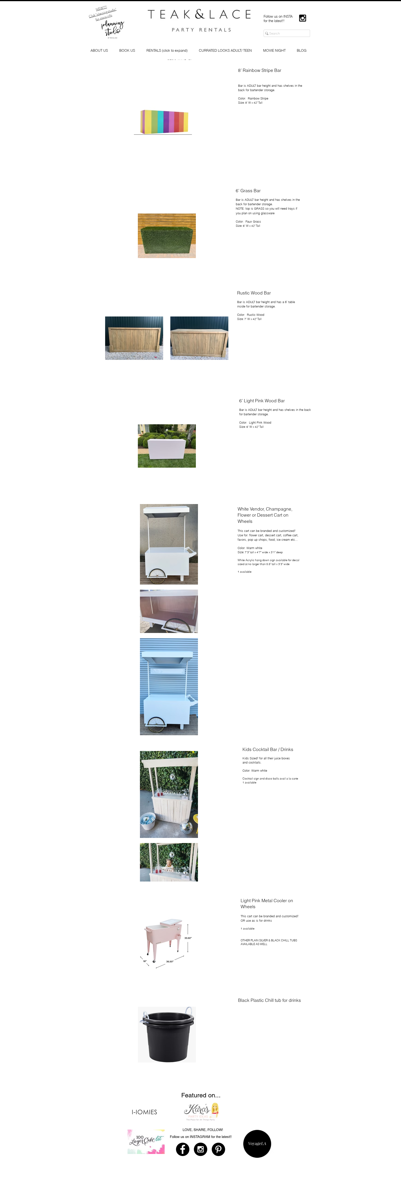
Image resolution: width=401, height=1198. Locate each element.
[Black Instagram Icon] (302, 18)
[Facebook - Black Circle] (182, 1149)
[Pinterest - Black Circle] (218, 1149)
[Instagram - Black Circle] (200, 1149)
